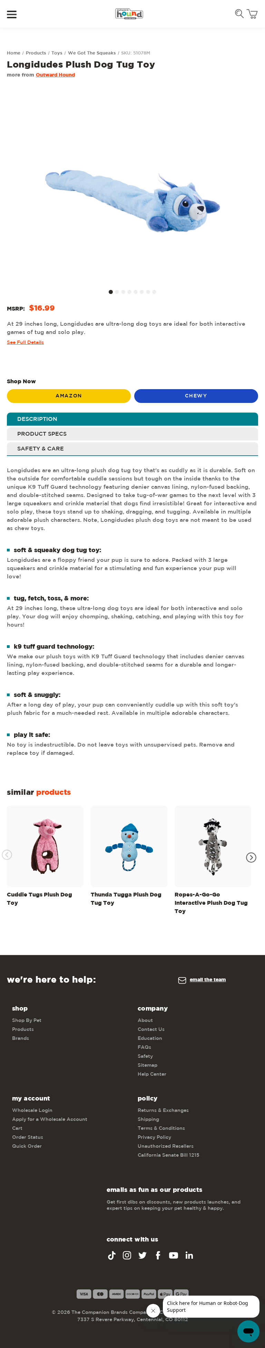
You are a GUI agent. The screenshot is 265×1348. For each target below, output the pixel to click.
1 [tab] (111, 292)
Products (23, 1029)
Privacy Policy (154, 1137)
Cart (17, 1128)
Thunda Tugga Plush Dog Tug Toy (126, 899)
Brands (20, 1038)
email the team (208, 980)
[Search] (239, 14)
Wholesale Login (32, 1110)
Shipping (148, 1119)
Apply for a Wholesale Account (49, 1119)
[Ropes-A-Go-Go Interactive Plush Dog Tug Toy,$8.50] (212, 846)
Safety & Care (40, 449)
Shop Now (21, 381)
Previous (7, 855)
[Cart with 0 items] (252, 14)
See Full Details (25, 343)
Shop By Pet (26, 1020)
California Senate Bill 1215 (168, 1155)
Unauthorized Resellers (166, 1146)
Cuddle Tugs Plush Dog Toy (39, 899)
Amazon (69, 396)
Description (37, 419)
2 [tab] (117, 292)
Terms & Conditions (161, 1128)
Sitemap (147, 1065)
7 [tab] (148, 292)
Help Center (152, 1074)
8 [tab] (154, 292)
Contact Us (151, 1029)
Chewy (196, 396)
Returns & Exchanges (163, 1110)
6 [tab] (142, 292)
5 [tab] (136, 292)
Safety (145, 1056)
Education (150, 1038)
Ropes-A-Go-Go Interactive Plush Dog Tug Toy (211, 903)
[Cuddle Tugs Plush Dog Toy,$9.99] (45, 846)
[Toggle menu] (16, 13)
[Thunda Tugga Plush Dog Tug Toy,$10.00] (129, 846)
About (145, 1020)
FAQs (144, 1047)
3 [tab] (123, 292)
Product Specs (42, 434)
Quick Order (27, 1146)
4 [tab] (129, 292)
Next (251, 857)
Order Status (27, 1137)
